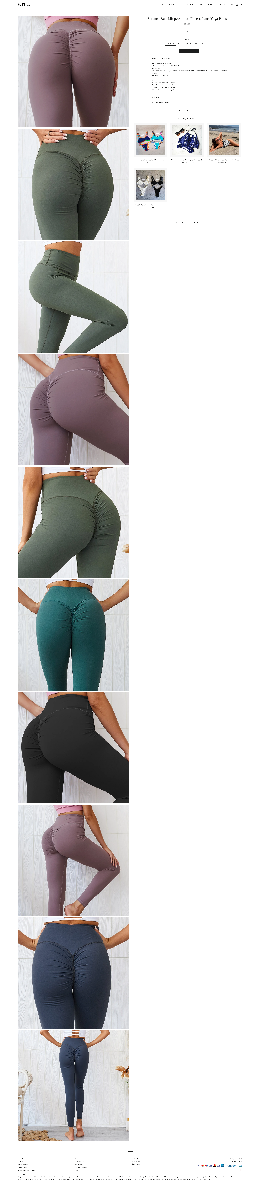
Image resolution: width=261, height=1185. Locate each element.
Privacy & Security (23, 1164)
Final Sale (223, 5)
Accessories (206, 5)
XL (194, 35)
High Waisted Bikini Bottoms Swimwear (156, 1179)
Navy (180, 44)
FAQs (76, 1170)
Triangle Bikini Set (145, 1177)
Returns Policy (79, 1164)
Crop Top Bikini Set (44, 1177)
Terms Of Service (23, 1167)
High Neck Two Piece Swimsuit (60, 1179)
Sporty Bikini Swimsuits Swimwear (180, 1179)
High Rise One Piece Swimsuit (129, 1177)
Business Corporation (81, 1167)
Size (187, 31)
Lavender (170, 44)
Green (189, 44)
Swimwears (174, 5)
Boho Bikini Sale (157, 1177)
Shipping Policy (80, 1161)
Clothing (190, 5)
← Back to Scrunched (187, 223)
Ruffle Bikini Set (169, 1177)
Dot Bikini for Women (31, 1179)
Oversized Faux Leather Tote (79, 1179)
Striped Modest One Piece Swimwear (101, 1179)
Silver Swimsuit (118, 1179)
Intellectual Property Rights (26, 1170)
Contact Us (21, 1161)
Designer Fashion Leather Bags (60, 1177)
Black (205, 44)
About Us (20, 1159)
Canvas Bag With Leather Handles (220, 1177)
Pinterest (137, 1161)
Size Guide (78, 1159)
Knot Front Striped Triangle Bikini (198, 1177)
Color (187, 39)
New (162, 5)
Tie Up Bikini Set (44, 1179)
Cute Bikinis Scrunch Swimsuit (133, 1179)
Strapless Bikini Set (181, 1177)
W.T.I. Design (239, 1159)
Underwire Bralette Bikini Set (201, 1179)
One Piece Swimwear (100, 1177)
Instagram (137, 1164)
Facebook (137, 1159)
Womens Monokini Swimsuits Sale (82, 1177)
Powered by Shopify (237, 1161)
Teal (197, 44)
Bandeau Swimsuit (113, 1177)
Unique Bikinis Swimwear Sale (27, 1177)
